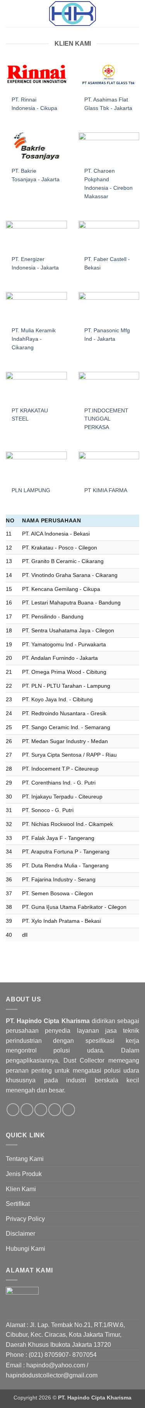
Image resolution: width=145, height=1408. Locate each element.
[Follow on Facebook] (13, 1109)
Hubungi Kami (25, 1248)
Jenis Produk (24, 1174)
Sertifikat (18, 1203)
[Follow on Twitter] (40, 1109)
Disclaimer (20, 1233)
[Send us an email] (54, 1109)
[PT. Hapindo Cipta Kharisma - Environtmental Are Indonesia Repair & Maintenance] (72, 13)
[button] (10, 13)
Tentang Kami (25, 1159)
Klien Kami (21, 1189)
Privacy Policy (25, 1219)
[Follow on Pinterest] (68, 1109)
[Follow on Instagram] (26, 1109)
